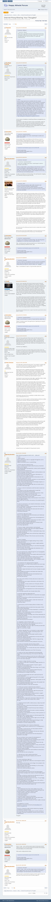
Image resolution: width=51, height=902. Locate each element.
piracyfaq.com (38, 804)
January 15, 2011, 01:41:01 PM (21, 335)
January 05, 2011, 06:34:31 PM (21, 281)
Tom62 (7, 281)
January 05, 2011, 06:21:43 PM (21, 235)
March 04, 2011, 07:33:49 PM (21, 453)
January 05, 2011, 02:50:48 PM (21, 180)
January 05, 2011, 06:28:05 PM (21, 257)
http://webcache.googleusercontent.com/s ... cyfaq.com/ (28, 455)
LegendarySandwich (10, 159)
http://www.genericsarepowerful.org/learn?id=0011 (28, 115)
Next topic (44, 20)
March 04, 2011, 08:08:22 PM (21, 820)
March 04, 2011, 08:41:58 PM (21, 865)
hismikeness (9, 181)
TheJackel (8, 27)
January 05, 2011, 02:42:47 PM (21, 157)
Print (46, 24)
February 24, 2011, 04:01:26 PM (21, 362)
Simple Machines (11, 900)
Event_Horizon (9, 362)
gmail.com (24, 806)
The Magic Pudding (8, 63)
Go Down (6, 24)
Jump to (29, 893)
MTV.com (20, 800)
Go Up (5, 887)
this (19, 822)
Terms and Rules (41, 900)
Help (37, 900)
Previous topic (38, 20)
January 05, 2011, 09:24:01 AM (21, 62)
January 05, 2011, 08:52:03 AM (21, 27)
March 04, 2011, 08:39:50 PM (21, 844)
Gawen (7, 336)
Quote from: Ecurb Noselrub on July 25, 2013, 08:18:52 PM (28, 147)
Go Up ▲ (46, 900)
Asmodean (8, 131)
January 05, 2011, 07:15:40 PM (21, 314)
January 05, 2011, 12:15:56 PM (21, 131)
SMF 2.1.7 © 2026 (5, 900)
